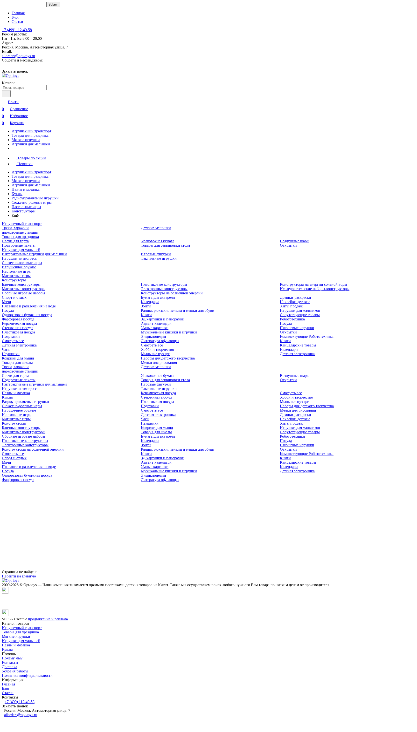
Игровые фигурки (156, 254)
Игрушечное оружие (19, 267)
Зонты (146, 306)
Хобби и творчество (157, 349)
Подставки (11, 336)
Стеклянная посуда (17, 328)
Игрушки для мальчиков (300, 310)
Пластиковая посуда (18, 332)
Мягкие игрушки (26, 140)
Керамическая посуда (19, 323)
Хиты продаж (291, 306)
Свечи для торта (15, 241)
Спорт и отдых (14, 297)
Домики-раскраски (295, 297)
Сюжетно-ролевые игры (32, 202)
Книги (146, 315)
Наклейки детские (295, 302)
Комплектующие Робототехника (307, 336)
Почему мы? (12, 658)
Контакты (10, 662)
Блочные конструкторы (21, 284)
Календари (150, 302)
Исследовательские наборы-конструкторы (314, 289)
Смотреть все (13, 341)
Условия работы (15, 671)
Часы (6, 349)
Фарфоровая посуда (18, 319)
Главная (18, 13)
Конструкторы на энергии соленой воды (313, 284)
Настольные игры (26, 207)
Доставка (9, 667)
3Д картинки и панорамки (162, 319)
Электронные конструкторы (164, 289)
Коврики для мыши (18, 358)
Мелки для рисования (159, 362)
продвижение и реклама (48, 619)
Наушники (11, 354)
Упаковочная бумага (157, 241)
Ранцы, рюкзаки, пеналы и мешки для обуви (177, 310)
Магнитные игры (16, 276)
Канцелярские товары (298, 345)
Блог (15, 17)
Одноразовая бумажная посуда (27, 315)
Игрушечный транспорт (31, 131)
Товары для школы (17, 362)
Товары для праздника (30, 135)
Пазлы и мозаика (26, 189)
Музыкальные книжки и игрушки (169, 332)
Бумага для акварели (158, 297)
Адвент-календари (156, 323)
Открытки (288, 245)
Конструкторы (23, 211)
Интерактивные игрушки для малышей (34, 254)
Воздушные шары (294, 241)
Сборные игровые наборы (23, 293)
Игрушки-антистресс (19, 258)
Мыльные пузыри (155, 354)
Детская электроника (19, 345)
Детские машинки (156, 228)
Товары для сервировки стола (165, 245)
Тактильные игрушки (159, 258)
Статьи (17, 22)
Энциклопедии (153, 336)
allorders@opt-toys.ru (18, 56)
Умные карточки (154, 328)
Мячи (6, 302)
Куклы (17, 194)
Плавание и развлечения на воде (29, 306)
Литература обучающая (160, 341)
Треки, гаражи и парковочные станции (20, 230)
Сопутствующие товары (300, 315)
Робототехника (292, 319)
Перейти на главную (19, 576)
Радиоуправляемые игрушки (35, 198)
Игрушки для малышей (31, 144)
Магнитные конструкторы (23, 289)
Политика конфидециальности (27, 675)
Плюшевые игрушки (297, 328)
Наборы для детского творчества (168, 358)
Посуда (8, 310)
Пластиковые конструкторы (164, 284)
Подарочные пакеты (18, 245)
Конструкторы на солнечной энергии (172, 293)
